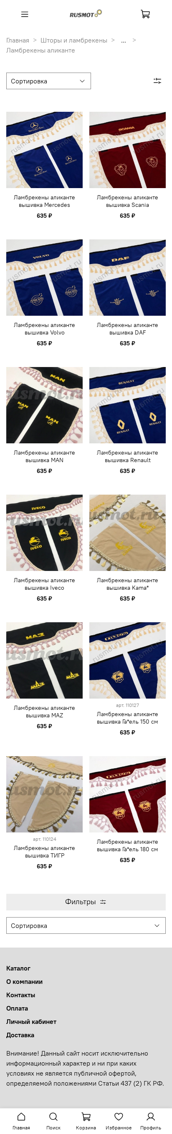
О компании (24, 981)
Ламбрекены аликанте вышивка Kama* (127, 583)
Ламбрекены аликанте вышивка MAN (44, 456)
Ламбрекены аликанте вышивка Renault (127, 456)
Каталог (18, 968)
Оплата (17, 1008)
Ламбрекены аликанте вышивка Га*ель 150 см (127, 717)
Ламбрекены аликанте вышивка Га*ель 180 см (127, 845)
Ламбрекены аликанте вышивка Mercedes (44, 201)
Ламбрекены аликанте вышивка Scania (127, 201)
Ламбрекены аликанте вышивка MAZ (44, 711)
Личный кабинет (31, 1021)
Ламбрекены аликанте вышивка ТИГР (44, 851)
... (123, 40)
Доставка (20, 1035)
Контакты (20, 995)
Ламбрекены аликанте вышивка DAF (127, 328)
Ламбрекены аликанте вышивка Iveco (44, 583)
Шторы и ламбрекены (73, 40)
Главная (17, 40)
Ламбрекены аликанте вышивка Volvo (44, 328)
